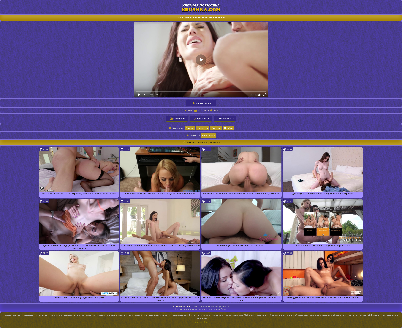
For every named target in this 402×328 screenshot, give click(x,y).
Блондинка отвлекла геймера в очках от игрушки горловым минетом (160, 193)
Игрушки (216, 128)
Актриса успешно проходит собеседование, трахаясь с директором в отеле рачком (160, 298)
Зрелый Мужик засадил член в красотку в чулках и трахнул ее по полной (78, 193)
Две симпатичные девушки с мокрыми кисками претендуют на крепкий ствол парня (241, 298)
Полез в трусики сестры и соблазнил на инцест (241, 245)
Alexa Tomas (208, 135)
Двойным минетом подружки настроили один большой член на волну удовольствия (79, 246)
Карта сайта (201, 322)
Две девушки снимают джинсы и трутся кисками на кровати (322, 193)
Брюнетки (203, 128)
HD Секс (228, 128)
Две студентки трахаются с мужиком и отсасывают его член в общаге (323, 297)
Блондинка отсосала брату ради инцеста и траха (79, 297)
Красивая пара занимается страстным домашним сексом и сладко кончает (241, 193)
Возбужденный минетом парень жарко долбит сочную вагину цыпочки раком (160, 245)
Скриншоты (179, 118)
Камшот (190, 128)
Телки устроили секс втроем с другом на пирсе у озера (322, 245)
